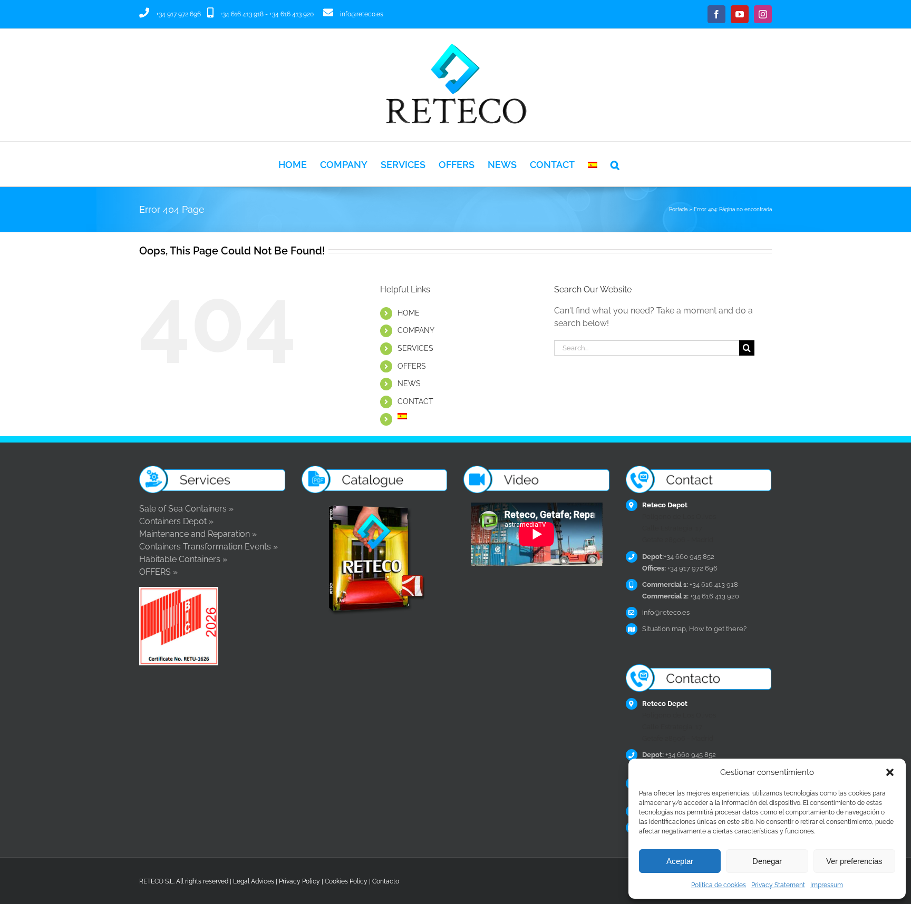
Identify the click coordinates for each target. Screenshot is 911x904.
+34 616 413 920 (291, 14)
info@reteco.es (361, 14)
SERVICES (415, 348)
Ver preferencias (854, 861)
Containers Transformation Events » (208, 547)
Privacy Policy (299, 881)
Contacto (385, 881)
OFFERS (412, 366)
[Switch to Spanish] (592, 164)
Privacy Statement (778, 885)
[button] (890, 772)
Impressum (826, 885)
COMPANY (416, 330)
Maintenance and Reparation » (198, 534)
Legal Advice (252, 881)
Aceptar (679, 861)
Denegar (767, 861)
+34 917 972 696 (178, 14)
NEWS (409, 383)
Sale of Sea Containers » (186, 509)
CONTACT (415, 401)
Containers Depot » (176, 521)
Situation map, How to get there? (694, 629)
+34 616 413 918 (242, 14)
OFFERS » (158, 572)
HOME (409, 313)
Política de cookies (718, 885)
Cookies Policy (346, 881)
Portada (678, 209)
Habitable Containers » (183, 559)
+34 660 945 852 (678, 557)
